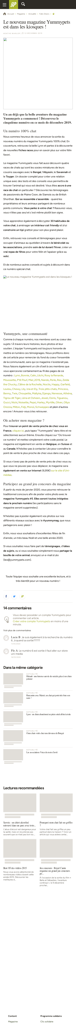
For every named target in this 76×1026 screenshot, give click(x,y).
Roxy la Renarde (53, 375)
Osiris (52, 398)
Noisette (23, 402)
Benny (7, 393)
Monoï (30, 407)
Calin (33, 375)
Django (46, 393)
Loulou (7, 389)
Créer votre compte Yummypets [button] (31, 621)
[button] (6, 596)
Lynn (17, 375)
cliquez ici (18, 430)
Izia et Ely (32, 389)
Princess (63, 389)
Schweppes (42, 407)
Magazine (13, 1021)
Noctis (47, 384)
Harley (41, 402)
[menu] (4, 4)
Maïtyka (36, 393)
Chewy (16, 389)
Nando (45, 380)
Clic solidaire (46, 1021)
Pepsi (33, 402)
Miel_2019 (34, 380)
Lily (23, 389)
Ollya (67, 402)
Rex (59, 380)
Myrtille (50, 402)
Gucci (6, 402)
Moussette (9, 380)
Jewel (44, 398)
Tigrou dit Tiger (12, 398)
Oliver (59, 402)
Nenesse (57, 393)
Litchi (40, 375)
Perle (53, 380)
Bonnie (25, 375)
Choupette (24, 393)
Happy (55, 384)
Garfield (65, 384)
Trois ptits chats (48, 389)
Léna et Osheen (31, 398)
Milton (16, 407)
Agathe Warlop (11, 33)
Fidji (23, 407)
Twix (14, 393)
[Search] (23, 4)
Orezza (7, 407)
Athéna (67, 393)
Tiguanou (62, 398)
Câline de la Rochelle (30, 384)
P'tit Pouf (22, 380)
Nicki (14, 402)
